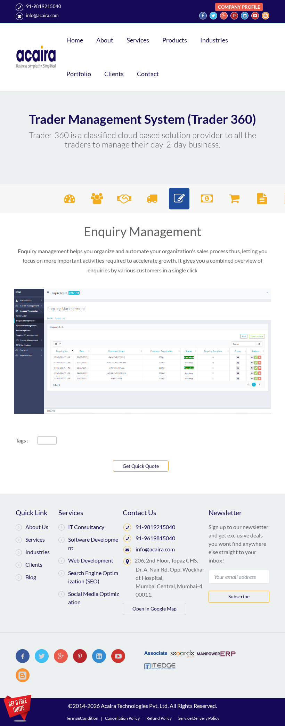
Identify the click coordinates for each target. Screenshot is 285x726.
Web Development (90, 560)
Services (138, 40)
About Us (36, 527)
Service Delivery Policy (198, 718)
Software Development (93, 543)
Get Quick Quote (141, 466)
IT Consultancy (86, 527)
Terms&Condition (82, 718)
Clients (114, 74)
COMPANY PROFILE (239, 7)
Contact (148, 74)
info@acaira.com (42, 15)
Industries (214, 40)
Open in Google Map (154, 609)
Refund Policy (159, 718)
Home (74, 40)
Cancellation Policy (122, 718)
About (104, 40)
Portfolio (78, 74)
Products (174, 40)
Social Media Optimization (93, 597)
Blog (30, 577)
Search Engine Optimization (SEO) (93, 576)
